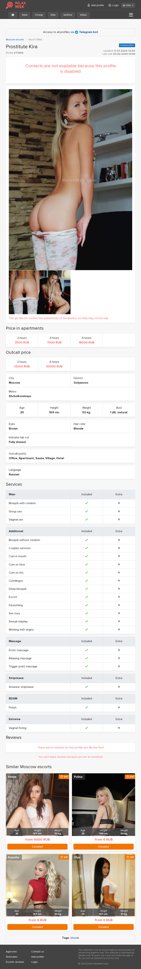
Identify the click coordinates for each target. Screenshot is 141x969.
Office (13, 458)
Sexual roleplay (18, 621)
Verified (67, 14)
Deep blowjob (17, 589)
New (24, 14)
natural (122, 412)
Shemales (12, 956)
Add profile (97, 5)
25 (22, 412)
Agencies (11, 951)
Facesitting (16, 605)
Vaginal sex (16, 519)
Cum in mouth (17, 556)
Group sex (15, 511)
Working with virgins (21, 629)
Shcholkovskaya (20, 396)
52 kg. (86, 412)
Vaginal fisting (17, 728)
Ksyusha (13, 857)
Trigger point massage (23, 666)
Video (83, 14)
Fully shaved (17, 442)
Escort (13, 597)
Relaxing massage (20, 658)
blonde (74, 938)
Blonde (79, 428)
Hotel (60, 458)
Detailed (37, 846)
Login (115, 5)
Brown (13, 428)
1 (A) (113, 412)
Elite (53, 14)
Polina (78, 777)
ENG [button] (128, 5)
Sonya (12, 777)
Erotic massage (18, 650)
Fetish (13, 707)
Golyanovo (81, 383)
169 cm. (54, 412)
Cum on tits (16, 573)
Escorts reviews (15, 961)
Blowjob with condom (22, 503)
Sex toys (14, 613)
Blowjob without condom (24, 540)
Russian (14, 474)
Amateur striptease (21, 687)
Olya (77, 857)
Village (50, 458)
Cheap (39, 14)
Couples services (20, 548)
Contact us (37, 951)
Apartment (26, 458)
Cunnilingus (16, 581)
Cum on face (17, 564)
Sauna (39, 458)
